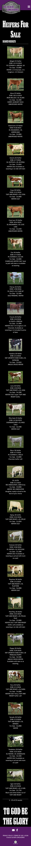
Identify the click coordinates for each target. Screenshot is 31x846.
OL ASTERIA (21, 162)
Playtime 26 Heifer (15, 579)
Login (26, 835)
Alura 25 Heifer (15, 93)
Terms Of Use (18, 835)
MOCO (20, 455)
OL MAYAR (10, 549)
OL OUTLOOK (19, 549)
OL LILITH (15, 480)
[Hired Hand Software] (15, 842)
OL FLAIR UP (19, 291)
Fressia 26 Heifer (15, 317)
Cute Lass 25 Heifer (15, 220)
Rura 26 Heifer (15, 685)
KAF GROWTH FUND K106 (14, 358)
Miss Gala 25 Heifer (15, 418)
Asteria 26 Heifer (15, 158)
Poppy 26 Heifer (15, 648)
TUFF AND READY (12, 194)
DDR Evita (21, 485)
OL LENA (22, 390)
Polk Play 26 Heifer (15, 612)
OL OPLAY (22, 519)
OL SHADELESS (20, 754)
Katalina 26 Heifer (15, 354)
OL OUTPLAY (10, 162)
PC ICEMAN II (10, 65)
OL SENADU (18, 722)
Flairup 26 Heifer (15, 287)
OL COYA (22, 194)
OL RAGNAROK (14, 130)
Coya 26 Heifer (15, 190)
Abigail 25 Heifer (15, 61)
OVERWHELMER (11, 422)
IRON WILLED (11, 98)
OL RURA (22, 689)
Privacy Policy (8, 835)
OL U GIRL (22, 788)
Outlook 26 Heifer (15, 545)
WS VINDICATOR (11, 485)
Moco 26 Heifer (15, 450)
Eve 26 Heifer (15, 252)
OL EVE (20, 257)
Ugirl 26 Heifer (15, 784)
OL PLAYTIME (17, 585)
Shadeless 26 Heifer (15, 749)
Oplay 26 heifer (15, 515)
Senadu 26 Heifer (15, 717)
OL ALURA (20, 98)
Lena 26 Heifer (15, 386)
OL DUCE (10, 291)
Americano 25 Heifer (15, 126)
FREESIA (19, 321)
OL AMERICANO (16, 131)
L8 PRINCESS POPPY (18, 654)
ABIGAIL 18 (21, 65)
